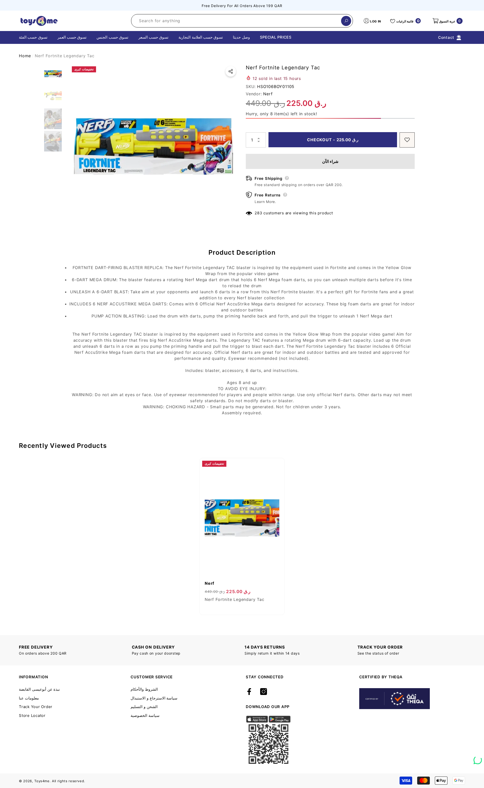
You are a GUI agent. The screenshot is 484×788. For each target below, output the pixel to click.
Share (231, 71)
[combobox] (236, 20)
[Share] (231, 71)
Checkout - (333, 139)
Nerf (268, 93)
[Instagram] (263, 692)
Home (25, 55)
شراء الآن (330, 161)
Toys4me (42, 781)
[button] (447, 21)
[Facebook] (249, 692)
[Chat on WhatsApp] (477, 758)
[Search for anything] (242, 20)
